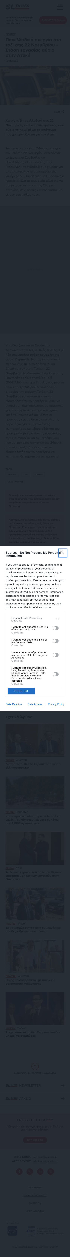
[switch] (56, 628)
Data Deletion (14, 704)
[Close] (62, 553)
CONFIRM (21, 691)
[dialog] (35, 628)
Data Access (35, 704)
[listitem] (35, 619)
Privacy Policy (56, 704)
